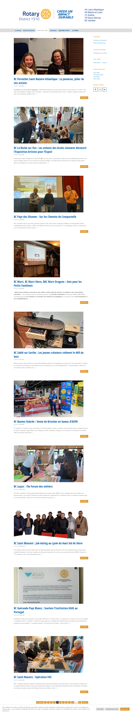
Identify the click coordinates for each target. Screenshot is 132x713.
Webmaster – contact (99, 62)
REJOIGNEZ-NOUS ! (64, 30)
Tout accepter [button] (124, 709)
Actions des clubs (42, 30)
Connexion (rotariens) (100, 40)
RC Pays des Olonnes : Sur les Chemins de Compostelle (45, 217)
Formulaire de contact (100, 53)
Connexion (53, 30)
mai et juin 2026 (98, 74)
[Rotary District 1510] (62, 14)
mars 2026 (96, 79)
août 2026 (96, 72)
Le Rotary (18, 30)
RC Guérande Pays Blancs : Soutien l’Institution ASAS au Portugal (46, 610)
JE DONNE (75, 30)
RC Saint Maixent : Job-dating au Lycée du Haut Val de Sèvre (48, 543)
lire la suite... (84, 97)
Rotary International (99, 43)
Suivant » (85, 702)
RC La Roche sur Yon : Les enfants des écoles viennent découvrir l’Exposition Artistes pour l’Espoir (50, 150)
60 (79, 702)
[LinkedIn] (104, 89)
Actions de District (29, 30)
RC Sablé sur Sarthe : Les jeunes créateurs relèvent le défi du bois (49, 355)
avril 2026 (96, 77)
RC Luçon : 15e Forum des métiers (33, 486)
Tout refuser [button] (100, 709)
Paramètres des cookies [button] (112, 709)
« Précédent (40, 702)
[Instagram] (100, 89)
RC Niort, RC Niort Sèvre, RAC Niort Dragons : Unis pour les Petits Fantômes (48, 284)
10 (72, 702)
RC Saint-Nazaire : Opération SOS (33, 677)
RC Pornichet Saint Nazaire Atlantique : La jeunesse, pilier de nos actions (49, 81)
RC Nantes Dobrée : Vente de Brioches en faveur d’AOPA (46, 422)
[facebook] (95, 89)
